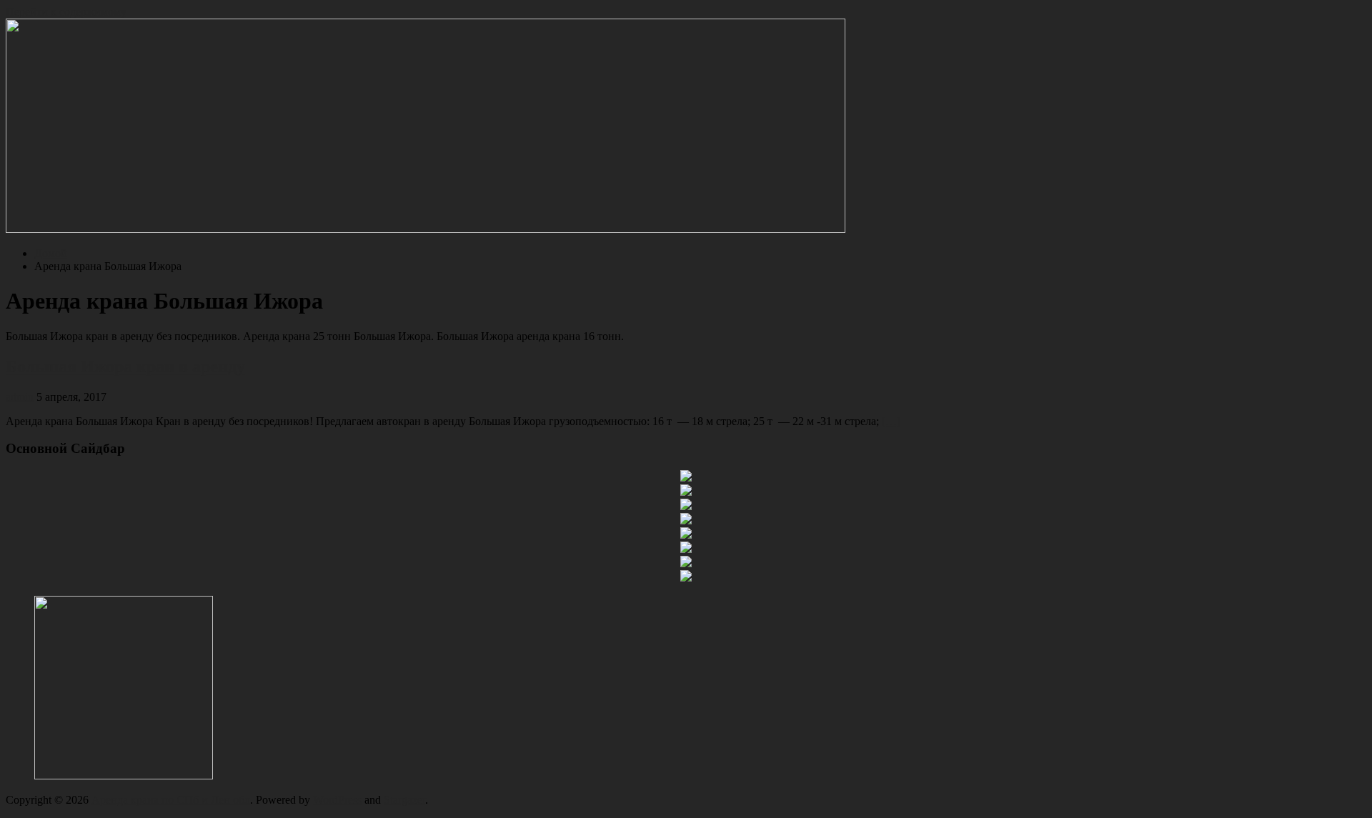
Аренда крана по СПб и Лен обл (170, 800)
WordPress (337, 800)
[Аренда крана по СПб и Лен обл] (425, 229)
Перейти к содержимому (66, 12)
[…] (891, 421)
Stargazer (404, 800)
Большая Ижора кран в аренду (125, 366)
